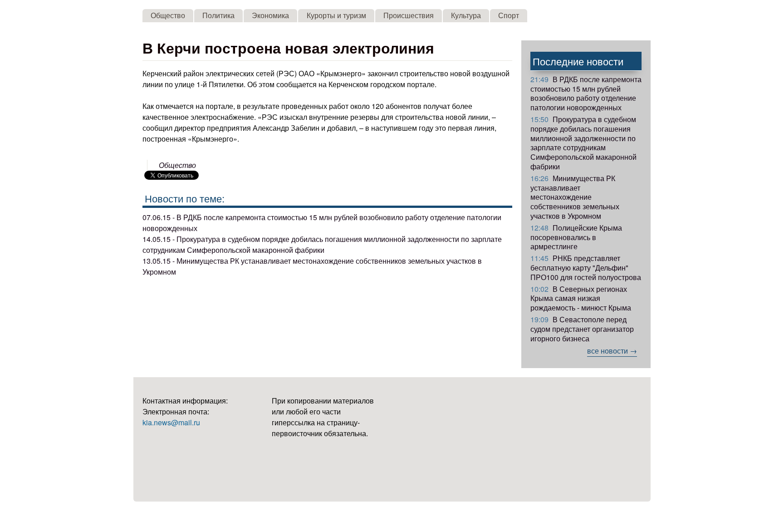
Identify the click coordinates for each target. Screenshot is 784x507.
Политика (218, 15)
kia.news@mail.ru (171, 422)
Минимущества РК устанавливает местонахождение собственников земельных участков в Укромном (574, 197)
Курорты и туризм (336, 15)
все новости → (612, 350)
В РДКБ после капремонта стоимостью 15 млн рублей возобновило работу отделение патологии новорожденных (586, 93)
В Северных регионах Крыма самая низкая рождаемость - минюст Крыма (580, 298)
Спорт (508, 15)
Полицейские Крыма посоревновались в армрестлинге (576, 237)
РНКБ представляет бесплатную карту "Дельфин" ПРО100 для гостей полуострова (585, 267)
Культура (466, 15)
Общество (168, 15)
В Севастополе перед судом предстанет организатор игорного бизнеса (582, 329)
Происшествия (408, 15)
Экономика (270, 15)
